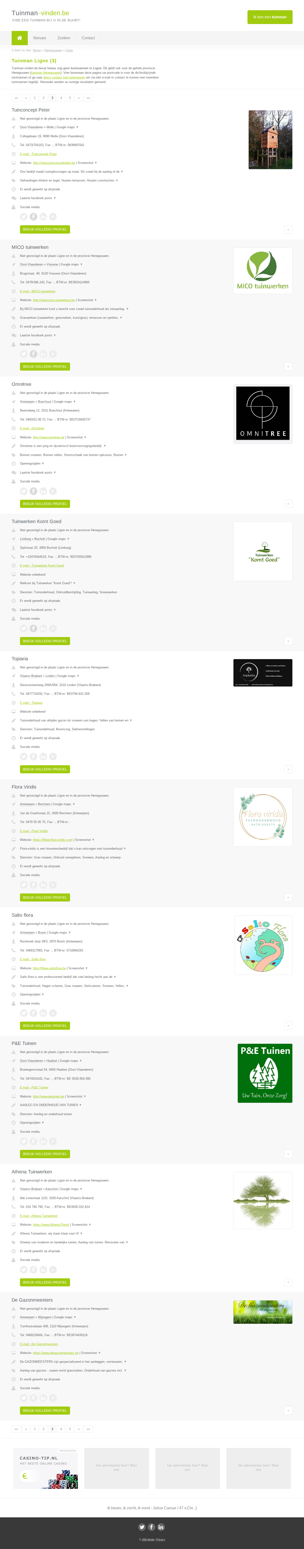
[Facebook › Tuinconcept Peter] (33, 217)
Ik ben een (270, 17)
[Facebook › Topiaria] (33, 756)
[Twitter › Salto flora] (24, 1013)
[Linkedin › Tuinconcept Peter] (43, 217)
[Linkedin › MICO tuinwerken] (43, 354)
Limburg (25, 539)
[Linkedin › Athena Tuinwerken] (43, 1270)
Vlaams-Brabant (31, 676)
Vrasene (52, 264)
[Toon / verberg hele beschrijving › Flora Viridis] (93, 848)
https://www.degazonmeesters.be (56, 1353)
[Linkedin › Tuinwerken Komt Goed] (43, 628)
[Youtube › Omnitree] (53, 491)
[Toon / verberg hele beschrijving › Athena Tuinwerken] (93, 1233)
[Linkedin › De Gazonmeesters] (43, 1398)
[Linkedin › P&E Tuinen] (43, 1141)
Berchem (44, 804)
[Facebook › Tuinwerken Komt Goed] (33, 628)
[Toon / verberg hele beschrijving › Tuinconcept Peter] (93, 171)
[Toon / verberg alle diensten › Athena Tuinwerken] (93, 1242)
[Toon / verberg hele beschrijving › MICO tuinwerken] (93, 309)
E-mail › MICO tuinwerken (37, 291)
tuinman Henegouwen (46, 72)
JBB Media (148, 1539)
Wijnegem (45, 1317)
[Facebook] (151, 1527)
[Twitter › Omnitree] (24, 491)
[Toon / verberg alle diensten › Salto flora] (93, 986)
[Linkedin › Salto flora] (43, 1013)
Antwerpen (27, 401)
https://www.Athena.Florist (51, 1224)
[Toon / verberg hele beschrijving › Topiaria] (93, 720)
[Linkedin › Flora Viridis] (43, 885)
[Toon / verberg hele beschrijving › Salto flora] (93, 977)
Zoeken (63, 38)
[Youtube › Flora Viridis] (53, 885)
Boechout (44, 401)
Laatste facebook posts (38, 198)
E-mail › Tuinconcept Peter (38, 154)
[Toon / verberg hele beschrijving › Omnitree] (93, 446)
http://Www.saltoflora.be (49, 968)
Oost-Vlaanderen (31, 127)
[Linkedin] (161, 1527)
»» (88, 98)
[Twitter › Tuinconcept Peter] (24, 217)
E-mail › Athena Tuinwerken (39, 1216)
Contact (88, 38)
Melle (50, 127)
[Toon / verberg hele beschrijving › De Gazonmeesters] (93, 1361)
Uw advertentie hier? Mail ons (116, 1467)
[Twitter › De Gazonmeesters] (24, 1398)
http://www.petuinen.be (48, 1096)
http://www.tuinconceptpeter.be (54, 163)
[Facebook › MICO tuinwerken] (33, 354)
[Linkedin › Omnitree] (43, 491)
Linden (50, 676)
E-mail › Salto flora (33, 959)
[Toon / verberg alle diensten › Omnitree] (93, 455)
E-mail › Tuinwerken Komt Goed (42, 565)
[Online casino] (48, 1469)
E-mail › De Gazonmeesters (39, 1344)
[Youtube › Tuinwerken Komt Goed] (53, 628)
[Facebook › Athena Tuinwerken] (33, 1270)
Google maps (68, 127)
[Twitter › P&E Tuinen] (24, 1141)
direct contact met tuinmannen (64, 77)
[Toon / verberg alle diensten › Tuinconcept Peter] (93, 180)
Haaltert (52, 1061)
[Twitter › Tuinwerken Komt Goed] (24, 628)
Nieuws (39, 38)
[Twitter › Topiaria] (24, 756)
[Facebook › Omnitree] (33, 491)
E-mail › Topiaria (31, 703)
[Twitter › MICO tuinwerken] (24, 354)
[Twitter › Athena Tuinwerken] (24, 1270)
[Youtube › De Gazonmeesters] (53, 1398)
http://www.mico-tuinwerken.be (54, 300)
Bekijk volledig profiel (45, 229)
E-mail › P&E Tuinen (34, 1087)
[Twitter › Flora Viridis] (24, 885)
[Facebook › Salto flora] (33, 1013)
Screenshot (87, 163)
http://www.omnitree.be (48, 437)
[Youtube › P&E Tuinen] (53, 1141)
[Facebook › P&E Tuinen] (33, 1141)
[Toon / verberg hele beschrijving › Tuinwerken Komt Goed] (93, 583)
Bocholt (39, 539)
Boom (42, 932)
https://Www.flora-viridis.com (52, 840)
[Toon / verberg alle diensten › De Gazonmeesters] (93, 1370)
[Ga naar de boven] (288, 229)
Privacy (160, 1539)
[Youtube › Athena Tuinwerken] (53, 1270)
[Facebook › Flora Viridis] (33, 885)
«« (16, 98)
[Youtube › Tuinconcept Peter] (53, 217)
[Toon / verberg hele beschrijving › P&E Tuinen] (93, 1105)
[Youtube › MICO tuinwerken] (53, 354)
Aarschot (51, 1189)
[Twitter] (142, 1527)
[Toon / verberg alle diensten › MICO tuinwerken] (93, 317)
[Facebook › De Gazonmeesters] (33, 1398)
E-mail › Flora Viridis (34, 831)
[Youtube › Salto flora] (53, 1013)
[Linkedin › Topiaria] (43, 756)
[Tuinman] (20, 38)
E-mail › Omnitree (32, 428)
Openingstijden (32, 463)
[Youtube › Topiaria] (53, 756)
